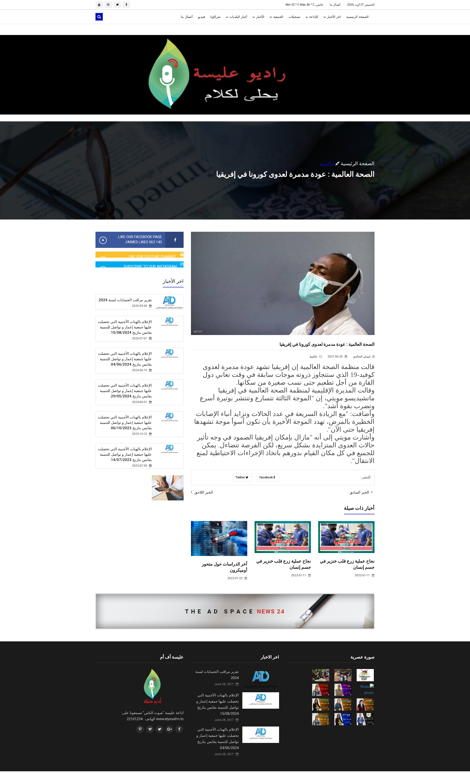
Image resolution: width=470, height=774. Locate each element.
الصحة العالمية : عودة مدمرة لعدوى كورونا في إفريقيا (327, 344)
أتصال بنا (335, 4)
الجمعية (277, 17)
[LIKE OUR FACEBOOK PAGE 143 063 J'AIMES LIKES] (174, 240)
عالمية (314, 356)
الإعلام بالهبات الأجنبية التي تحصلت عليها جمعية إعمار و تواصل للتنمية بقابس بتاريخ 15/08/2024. (125, 327)
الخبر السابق (360, 492)
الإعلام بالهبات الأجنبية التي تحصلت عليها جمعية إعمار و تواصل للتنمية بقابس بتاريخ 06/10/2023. (125, 422)
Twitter (240, 477)
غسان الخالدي (362, 356)
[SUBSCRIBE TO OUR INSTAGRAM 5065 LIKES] (182, 264)
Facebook (266, 477)
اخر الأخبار (333, 17)
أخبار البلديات (237, 17)
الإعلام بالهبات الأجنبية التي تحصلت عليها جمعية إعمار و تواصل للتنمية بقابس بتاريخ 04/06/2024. (125, 359)
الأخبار (259, 17)
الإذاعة (313, 17)
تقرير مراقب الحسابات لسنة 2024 (125, 300)
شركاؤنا (215, 17)
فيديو (201, 17)
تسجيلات (294, 17)
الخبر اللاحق (203, 492)
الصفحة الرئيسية (357, 17)
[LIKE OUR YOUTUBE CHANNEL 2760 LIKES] (182, 254)
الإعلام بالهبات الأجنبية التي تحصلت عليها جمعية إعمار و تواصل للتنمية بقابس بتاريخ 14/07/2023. (125, 454)
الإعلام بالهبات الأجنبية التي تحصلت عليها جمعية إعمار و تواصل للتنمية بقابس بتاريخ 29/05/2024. (125, 390)
